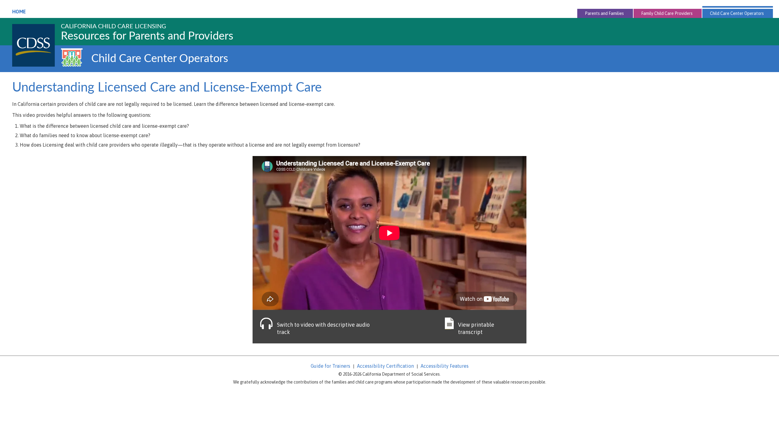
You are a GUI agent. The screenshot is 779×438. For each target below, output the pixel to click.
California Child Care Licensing (147, 32)
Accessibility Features (445, 366)
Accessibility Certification (385, 366)
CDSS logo (33, 45)
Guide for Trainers (330, 366)
